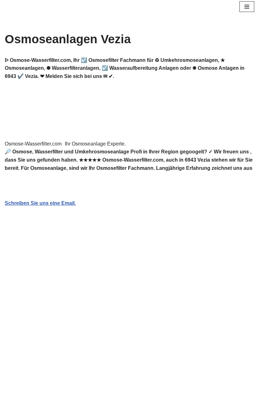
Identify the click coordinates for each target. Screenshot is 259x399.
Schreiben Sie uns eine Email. (40, 203)
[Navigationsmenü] (246, 6)
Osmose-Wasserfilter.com (33, 143)
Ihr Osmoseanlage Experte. (95, 143)
